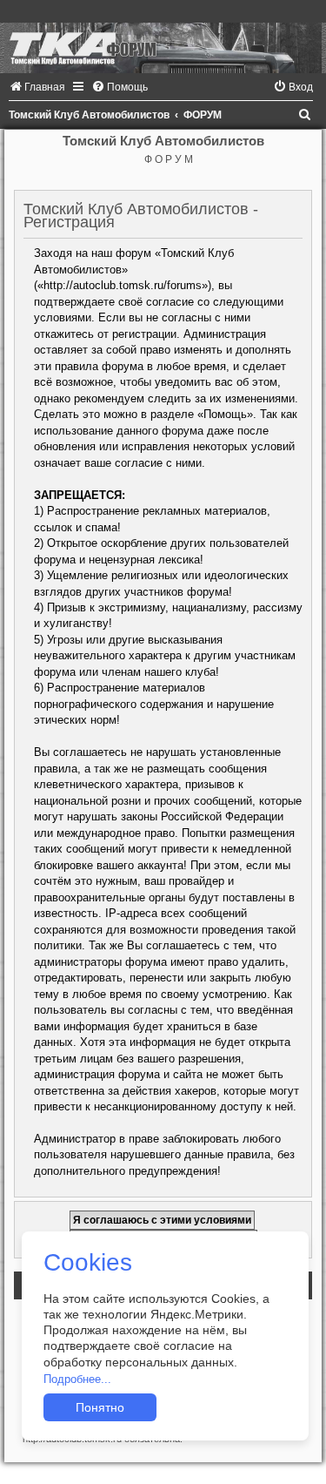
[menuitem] (37, 87)
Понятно (100, 1407)
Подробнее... (77, 1379)
